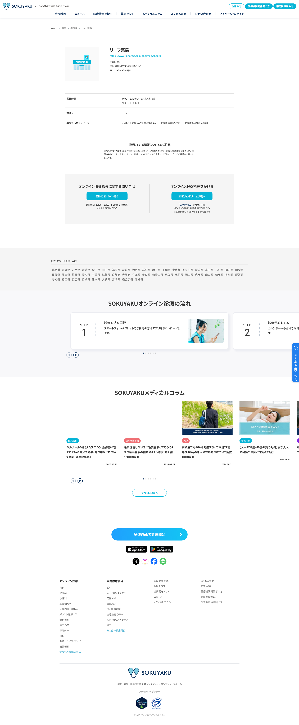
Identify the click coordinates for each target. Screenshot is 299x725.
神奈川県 (187, 270)
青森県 (66, 270)
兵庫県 (136, 275)
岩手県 (76, 270)
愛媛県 (239, 275)
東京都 (176, 270)
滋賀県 (106, 275)
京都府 (116, 275)
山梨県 (239, 270)
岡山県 (189, 275)
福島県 (116, 270)
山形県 (106, 270)
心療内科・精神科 (69, 609)
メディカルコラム (152, 13)
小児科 (63, 598)
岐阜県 (66, 275)
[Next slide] (76, 355)
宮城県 (86, 270)
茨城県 (126, 270)
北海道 (56, 270)
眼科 (62, 636)
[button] (80, 480)
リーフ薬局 (86, 28)
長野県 (56, 275)
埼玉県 (156, 270)
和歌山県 (157, 275)
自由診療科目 (115, 581)
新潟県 (199, 270)
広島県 (199, 275)
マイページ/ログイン (232, 13)
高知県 (56, 279)
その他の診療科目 (116, 630)
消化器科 (64, 619)
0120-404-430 (109, 196)
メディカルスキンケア (117, 619)
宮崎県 (116, 279)
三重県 (96, 275)
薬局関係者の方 (284, 6)
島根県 (179, 275)
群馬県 (146, 270)
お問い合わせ (203, 13)
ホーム (54, 28)
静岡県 (76, 275)
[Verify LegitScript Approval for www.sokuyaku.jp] (142, 703)
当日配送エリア (162, 591)
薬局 (64, 28)
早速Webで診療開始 (149, 534)
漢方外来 (64, 625)
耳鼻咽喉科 (66, 603)
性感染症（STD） (115, 614)
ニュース (79, 13)
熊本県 (96, 279)
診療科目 (60, 13)
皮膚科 (63, 593)
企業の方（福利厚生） (211, 602)
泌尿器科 (64, 646)
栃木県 (136, 270)
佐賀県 (76, 279)
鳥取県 (169, 275)
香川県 (229, 275)
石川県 (219, 270)
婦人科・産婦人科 (69, 614)
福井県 (229, 270)
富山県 (209, 270)
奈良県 (146, 275)
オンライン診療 (69, 581)
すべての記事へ (150, 493)
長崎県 (86, 279)
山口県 (209, 275)
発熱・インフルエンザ (70, 641)
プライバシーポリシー (149, 691)
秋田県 (96, 270)
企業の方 (236, 6)
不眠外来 (64, 630)
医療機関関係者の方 (259, 6)
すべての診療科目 (69, 652)
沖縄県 (139, 279)
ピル (109, 587)
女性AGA (111, 603)
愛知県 (86, 275)
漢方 (109, 625)
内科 (62, 587)
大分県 (106, 279)
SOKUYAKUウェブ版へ (192, 196)
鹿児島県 (127, 279)
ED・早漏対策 (114, 609)
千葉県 (166, 270)
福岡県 (73, 28)
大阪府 (126, 275)
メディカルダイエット (117, 593)
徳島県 (219, 275)
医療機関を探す (102, 13)
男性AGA (111, 598)
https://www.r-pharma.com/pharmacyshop (134, 55)
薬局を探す (127, 13)
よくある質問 (178, 13)
